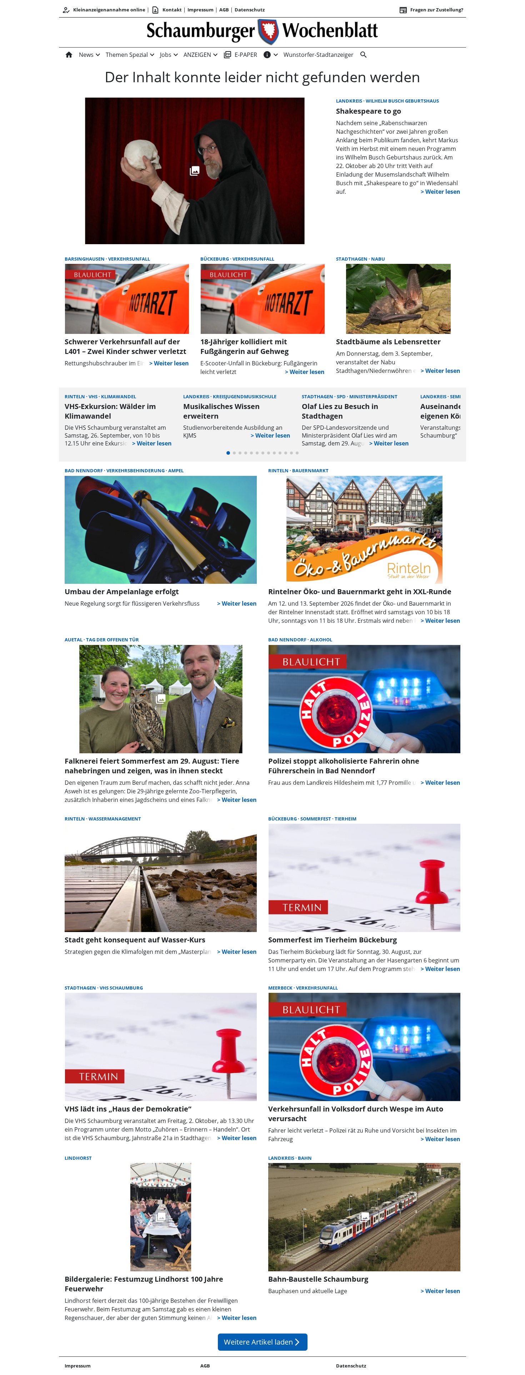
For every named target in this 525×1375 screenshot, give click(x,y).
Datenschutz (250, 9)
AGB (224, 9)
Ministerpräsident (373, 396)
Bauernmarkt (310, 470)
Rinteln (75, 396)
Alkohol (321, 639)
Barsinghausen (85, 259)
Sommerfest (316, 818)
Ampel (176, 470)
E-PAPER (240, 54)
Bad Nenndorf (84, 470)
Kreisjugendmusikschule (244, 396)
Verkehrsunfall (129, 259)
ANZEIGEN (197, 55)
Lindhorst (78, 1158)
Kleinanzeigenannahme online (103, 10)
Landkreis (349, 101)
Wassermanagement (115, 818)
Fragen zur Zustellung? (431, 10)
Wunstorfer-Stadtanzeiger (319, 55)
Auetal (74, 639)
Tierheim (345, 818)
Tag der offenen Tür (112, 639)
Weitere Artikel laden (262, 1342)
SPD (342, 396)
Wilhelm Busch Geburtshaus (402, 101)
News (86, 55)
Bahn (305, 1158)
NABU (378, 259)
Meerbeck (281, 988)
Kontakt (166, 10)
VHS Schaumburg (121, 988)
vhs (94, 396)
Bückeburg (215, 259)
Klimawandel (118, 396)
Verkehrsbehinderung (136, 470)
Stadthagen (352, 259)
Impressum (201, 9)
